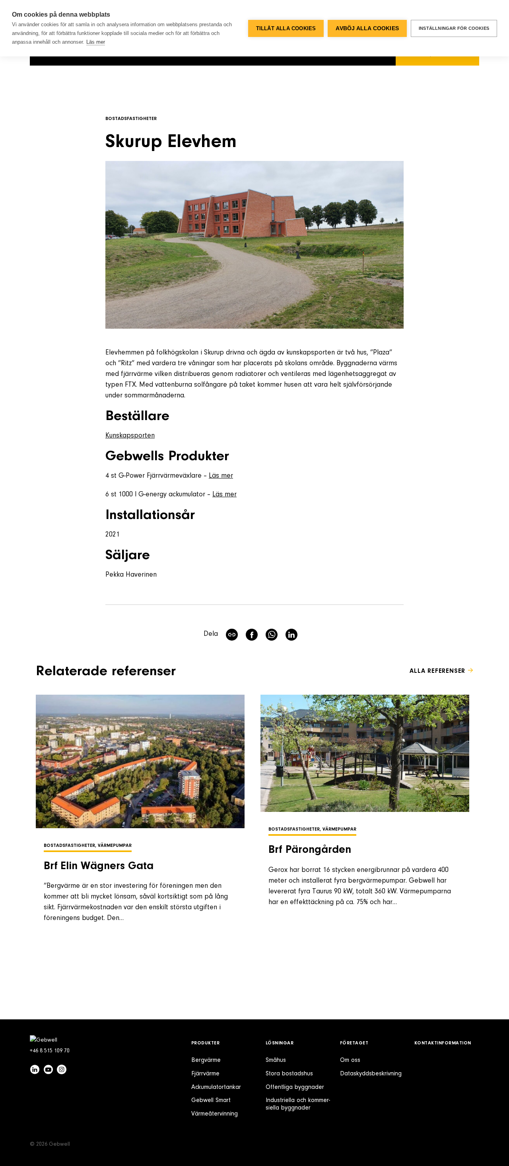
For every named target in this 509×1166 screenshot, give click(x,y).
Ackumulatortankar (216, 1087)
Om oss (350, 1060)
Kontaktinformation (442, 1043)
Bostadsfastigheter (131, 118)
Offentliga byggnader (295, 1087)
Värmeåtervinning (214, 1114)
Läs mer (221, 476)
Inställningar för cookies (454, 28)
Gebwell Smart (211, 1100)
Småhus (276, 1060)
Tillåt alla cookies (286, 28)
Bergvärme (206, 1060)
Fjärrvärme (205, 1074)
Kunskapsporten (130, 436)
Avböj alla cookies (367, 28)
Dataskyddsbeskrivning (371, 1074)
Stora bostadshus (289, 1074)
